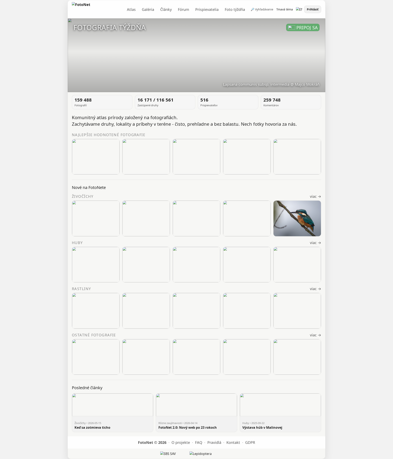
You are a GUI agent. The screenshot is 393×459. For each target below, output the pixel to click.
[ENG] (299, 9)
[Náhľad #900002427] (247, 311)
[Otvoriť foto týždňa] (196, 55)
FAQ (198, 442)
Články (166, 9)
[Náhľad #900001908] (297, 265)
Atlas (131, 9)
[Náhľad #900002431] (146, 311)
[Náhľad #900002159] (247, 357)
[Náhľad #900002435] (146, 218)
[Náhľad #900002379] (146, 157)
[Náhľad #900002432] (96, 311)
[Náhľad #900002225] (146, 357)
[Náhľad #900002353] (297, 157)
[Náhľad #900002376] (96, 157)
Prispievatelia (207, 9)
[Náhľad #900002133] (297, 357)
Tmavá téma (284, 9)
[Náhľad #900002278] (96, 357)
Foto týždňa (235, 9)
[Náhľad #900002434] (196, 218)
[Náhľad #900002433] (247, 218)
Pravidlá (214, 442)
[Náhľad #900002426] (297, 311)
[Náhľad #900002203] (196, 357)
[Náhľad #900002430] (297, 218)
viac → (315, 196)
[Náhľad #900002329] (96, 265)
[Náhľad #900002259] (146, 265)
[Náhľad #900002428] (196, 311)
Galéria (148, 9)
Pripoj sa (307, 27)
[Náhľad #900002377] (196, 157)
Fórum (183, 9)
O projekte (181, 442)
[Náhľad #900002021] (247, 265)
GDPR (250, 442)
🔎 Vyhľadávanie (262, 9)
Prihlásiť (312, 9)
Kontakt (233, 442)
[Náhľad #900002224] (196, 265)
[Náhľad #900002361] (247, 157)
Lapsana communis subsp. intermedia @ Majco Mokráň (271, 84)
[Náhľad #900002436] (96, 218)
